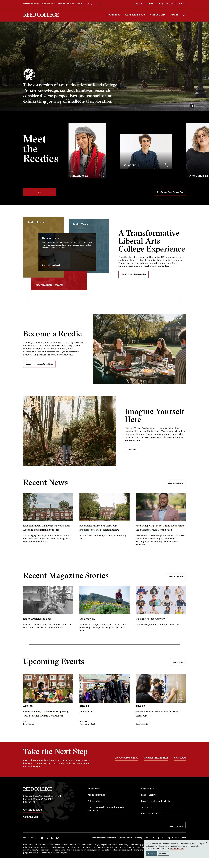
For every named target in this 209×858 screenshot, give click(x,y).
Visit (150, 4)
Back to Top (176, 826)
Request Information (156, 757)
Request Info (166, 4)
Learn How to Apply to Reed (39, 364)
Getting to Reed (32, 809)
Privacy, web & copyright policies (133, 838)
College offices (95, 801)
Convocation (86, 711)
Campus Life (158, 15)
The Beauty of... (87, 618)
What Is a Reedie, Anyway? (150, 618)
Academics (113, 15)
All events (178, 662)
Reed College (41, 15)
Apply (139, 4)
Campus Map (31, 816)
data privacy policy (177, 848)
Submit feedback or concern (104, 838)
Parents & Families (66, 4)
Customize (163, 853)
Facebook (52, 838)
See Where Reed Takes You (170, 192)
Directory (99, 4)
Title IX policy (157, 838)
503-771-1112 (29, 802)
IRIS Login (89, 4)
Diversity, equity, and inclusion (156, 801)
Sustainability (147, 807)
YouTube (42, 838)
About (174, 15)
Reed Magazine (175, 577)
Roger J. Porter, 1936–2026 (37, 618)
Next (47, 192)
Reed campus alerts (151, 813)
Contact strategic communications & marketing (106, 809)
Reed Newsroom (175, 483)
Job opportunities (96, 795)
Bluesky (57, 838)
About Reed (93, 789)
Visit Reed (132, 450)
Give (181, 4)
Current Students (31, 4)
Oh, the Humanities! (51, 265)
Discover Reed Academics (133, 274)
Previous (31, 192)
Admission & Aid (135, 15)
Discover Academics (126, 757)
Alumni (79, 4)
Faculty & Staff (49, 4)
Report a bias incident (176, 838)
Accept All (152, 853)
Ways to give (147, 789)
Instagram (47, 838)
